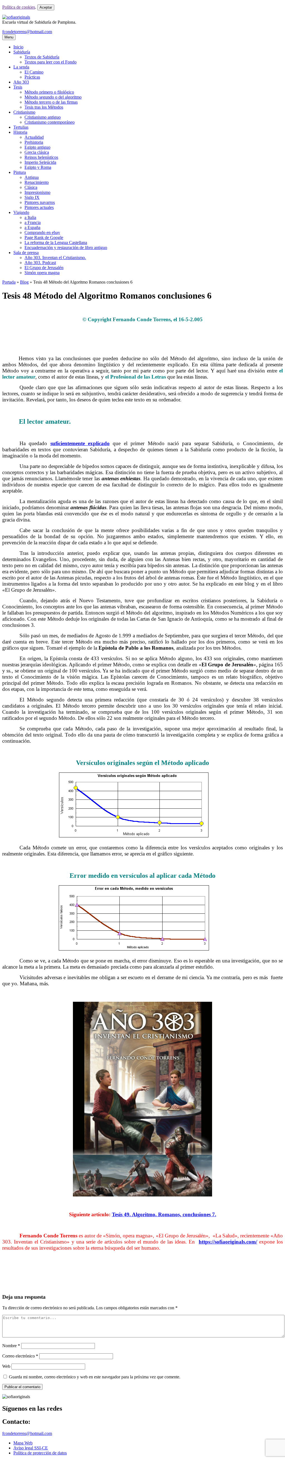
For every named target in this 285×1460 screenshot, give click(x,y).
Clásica (30, 187)
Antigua (31, 177)
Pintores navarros (39, 202)
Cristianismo (24, 112)
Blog (24, 282)
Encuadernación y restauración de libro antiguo (65, 247)
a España (32, 227)
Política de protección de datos (40, 1453)
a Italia (30, 217)
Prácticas (32, 77)
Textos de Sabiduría (41, 57)
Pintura (19, 172)
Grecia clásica (36, 152)
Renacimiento (36, 182)
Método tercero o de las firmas (51, 102)
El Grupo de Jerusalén (43, 267)
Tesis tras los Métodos (43, 107)
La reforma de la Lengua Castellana (55, 242)
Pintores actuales (39, 207)
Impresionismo (37, 192)
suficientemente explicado (80, 443)
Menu (8, 37)
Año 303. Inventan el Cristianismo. (55, 257)
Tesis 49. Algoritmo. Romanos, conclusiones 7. (164, 1214)
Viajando (21, 212)
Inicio (18, 47)
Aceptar (46, 7)
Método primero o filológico (49, 92)
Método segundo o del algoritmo (53, 97)
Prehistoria (33, 142)
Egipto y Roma (37, 167)
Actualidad (34, 137)
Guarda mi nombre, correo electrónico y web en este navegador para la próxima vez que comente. (94, 1376)
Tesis (17, 87)
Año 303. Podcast (40, 262)
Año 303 (21, 82)
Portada (9, 282)
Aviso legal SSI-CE (30, 1448)
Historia (20, 132)
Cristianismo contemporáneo (49, 122)
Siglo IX (32, 197)
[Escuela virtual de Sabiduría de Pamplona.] (16, 17)
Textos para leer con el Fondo (50, 62)
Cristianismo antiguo (42, 117)
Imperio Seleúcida (40, 162)
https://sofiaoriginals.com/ (228, 1242)
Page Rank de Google (43, 237)
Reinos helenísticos (41, 157)
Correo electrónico (20, 1356)
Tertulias (20, 127)
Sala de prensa (26, 252)
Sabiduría (21, 52)
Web (6, 1366)
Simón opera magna (42, 272)
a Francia (32, 222)
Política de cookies (18, 7)
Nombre (11, 1345)
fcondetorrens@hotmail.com (27, 31)
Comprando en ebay (42, 232)
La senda (21, 67)
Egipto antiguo (37, 147)
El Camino (33, 72)
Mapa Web (23, 1442)
